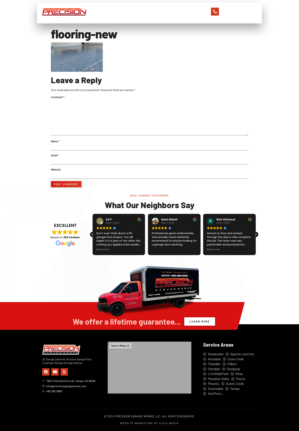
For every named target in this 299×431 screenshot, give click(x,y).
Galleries (163, 13)
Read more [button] (102, 249)
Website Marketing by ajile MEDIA (149, 423)
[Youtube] (55, 372)
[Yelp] (64, 372)
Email (55, 155)
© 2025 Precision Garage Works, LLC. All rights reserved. (149, 416)
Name (55, 141)
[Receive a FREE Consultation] (215, 12)
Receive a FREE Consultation (237, 8)
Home (111, 13)
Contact (181, 13)
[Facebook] (45, 372)
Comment (57, 97)
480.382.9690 (234, 13)
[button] (255, 234)
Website (56, 169)
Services (146, 13)
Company (128, 13)
